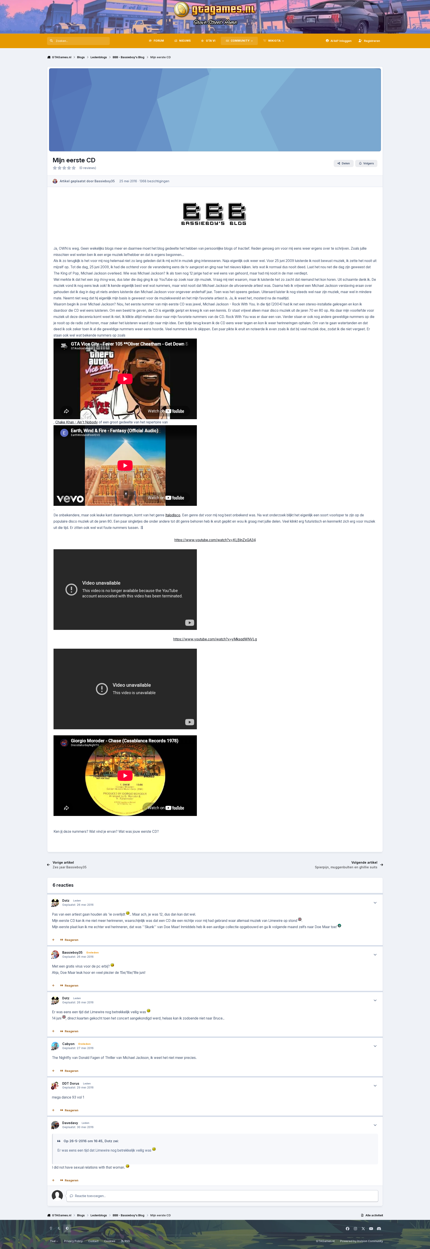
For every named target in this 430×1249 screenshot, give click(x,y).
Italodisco (172, 515)
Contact (93, 1241)
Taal (53, 1241)
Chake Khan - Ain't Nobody (76, 422)
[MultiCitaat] (53, 940)
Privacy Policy (73, 1241)
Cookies (109, 1241)
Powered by (361, 1241)
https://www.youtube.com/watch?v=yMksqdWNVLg (215, 639)
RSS (127, 1241)
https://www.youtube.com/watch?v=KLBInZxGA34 (215, 540)
